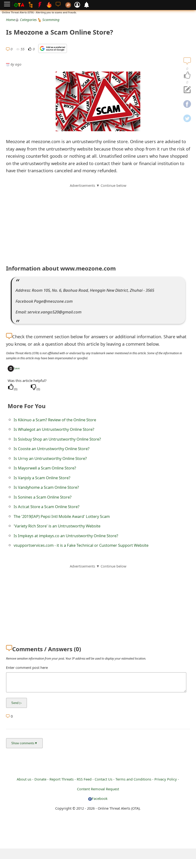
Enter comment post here (27, 667)
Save (17, 368)
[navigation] (187, 75)
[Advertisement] (98, 221)
